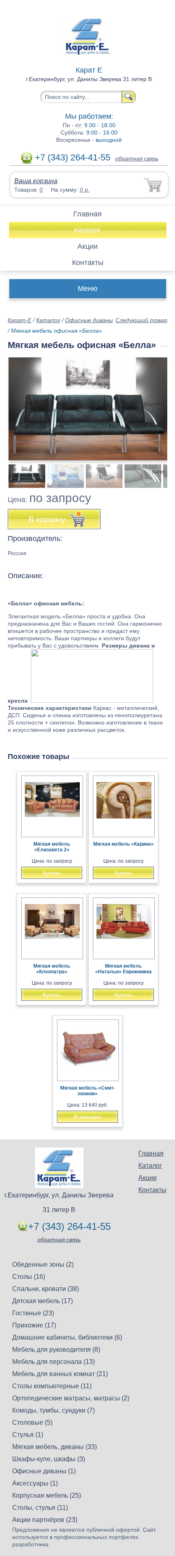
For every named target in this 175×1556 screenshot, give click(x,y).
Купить (52, 873)
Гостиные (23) (33, 1313)
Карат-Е (19, 320)
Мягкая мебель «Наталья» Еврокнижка (123, 969)
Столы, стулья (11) (40, 1507)
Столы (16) (28, 1276)
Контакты (87, 263)
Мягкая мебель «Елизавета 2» (51, 847)
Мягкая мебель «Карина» (123, 844)
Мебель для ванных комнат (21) (60, 1373)
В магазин (87, 1117)
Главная (87, 214)
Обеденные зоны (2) (43, 1264)
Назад (21, 404)
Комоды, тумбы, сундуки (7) (53, 1410)
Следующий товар (141, 320)
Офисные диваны (89, 320)
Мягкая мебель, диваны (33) (54, 1446)
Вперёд (154, 404)
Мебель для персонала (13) (53, 1361)
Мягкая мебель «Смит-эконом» (87, 1090)
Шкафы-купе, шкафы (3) (48, 1459)
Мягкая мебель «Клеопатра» (51, 969)
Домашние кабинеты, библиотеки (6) (67, 1337)
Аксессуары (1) (35, 1483)
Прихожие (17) (34, 1325)
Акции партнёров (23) (44, 1519)
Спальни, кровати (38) (45, 1288)
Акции (87, 246)
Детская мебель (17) (42, 1300)
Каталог (87, 230)
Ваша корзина (35, 180)
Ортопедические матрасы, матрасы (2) (70, 1398)
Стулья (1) (27, 1434)
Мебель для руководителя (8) (56, 1349)
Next (158, 471)
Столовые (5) (32, 1422)
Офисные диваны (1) (44, 1471)
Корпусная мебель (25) (46, 1495)
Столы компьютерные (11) (52, 1386)
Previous (23, 471)
